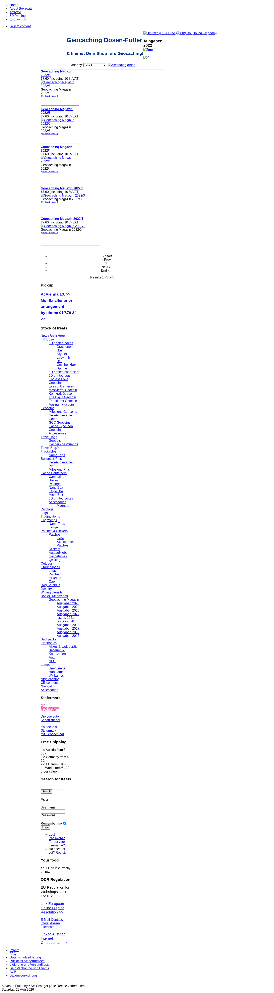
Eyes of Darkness (61, 386)
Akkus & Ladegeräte (63, 646)
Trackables (48, 451)
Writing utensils (52, 592)
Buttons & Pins (51, 458)
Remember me (51, 823)
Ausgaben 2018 (68, 625)
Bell (59, 361)
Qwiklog (54, 560)
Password (48, 815)
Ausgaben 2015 (68, 635)
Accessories (57, 433)
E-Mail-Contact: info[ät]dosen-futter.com (52, 923)
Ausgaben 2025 (68, 603)
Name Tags (57, 455)
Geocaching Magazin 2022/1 (62, 218)
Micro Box (56, 494)
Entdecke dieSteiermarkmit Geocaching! (52, 730)
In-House (47, 339)
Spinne (62, 368)
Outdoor (46, 563)
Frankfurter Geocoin (63, 401)
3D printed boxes (61, 343)
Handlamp (56, 672)
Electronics (49, 643)
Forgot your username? (57, 843)
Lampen (54, 527)
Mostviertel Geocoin (63, 390)
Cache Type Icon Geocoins (61, 427)
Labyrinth (63, 357)
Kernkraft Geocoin (61, 393)
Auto (52, 657)
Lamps (45, 664)
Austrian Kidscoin (61, 404)
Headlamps (57, 668)
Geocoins (47, 408)
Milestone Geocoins (63, 411)
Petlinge (55, 484)
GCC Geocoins (59, 422)
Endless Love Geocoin (58, 380)
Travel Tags (49, 437)
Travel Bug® (50, 448)
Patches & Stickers (54, 531)
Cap (52, 581)
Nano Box (56, 487)
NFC (52, 661)
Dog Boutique (50, 585)
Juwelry (46, 588)
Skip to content (20, 26)
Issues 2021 (65, 617)
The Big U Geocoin (62, 397)
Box (59, 350)
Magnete (63, 505)
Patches (54, 534)
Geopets (55, 440)
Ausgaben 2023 (68, 610)
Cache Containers (54, 473)
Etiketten (55, 578)
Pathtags (47, 509)
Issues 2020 (65, 621)
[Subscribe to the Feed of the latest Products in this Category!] (149, 48)
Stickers (54, 549)
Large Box (56, 491)
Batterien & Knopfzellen (57, 652)
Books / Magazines (54, 596)
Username (48, 807)
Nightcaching (50, 679)
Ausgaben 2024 (68, 607)
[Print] (148, 56)
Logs (44, 513)
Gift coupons (50, 682)
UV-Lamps (56, 675)
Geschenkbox (66, 364)
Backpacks (48, 639)
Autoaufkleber (59, 552)
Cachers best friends (63, 444)
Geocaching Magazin (64, 599)
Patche (54, 574)
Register (62, 852)
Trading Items (50, 516)
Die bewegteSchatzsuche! (50, 718)
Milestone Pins (59, 469)
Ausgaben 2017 (68, 628)
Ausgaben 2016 (68, 632)
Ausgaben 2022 (68, 614)
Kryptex (62, 354)
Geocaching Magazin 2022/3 (62, 188)
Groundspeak (50, 567)
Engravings (49, 520)
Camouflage (57, 476)
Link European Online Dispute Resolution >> (52, 908)
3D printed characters (64, 372)
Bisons (54, 480)
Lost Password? (57, 836)
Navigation (48, 686)
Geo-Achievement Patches (66, 541)
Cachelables (58, 556)
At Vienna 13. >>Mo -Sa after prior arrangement (56, 300)
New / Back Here (53, 335)
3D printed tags (59, 375)
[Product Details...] (49, 96)
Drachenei (64, 346)
